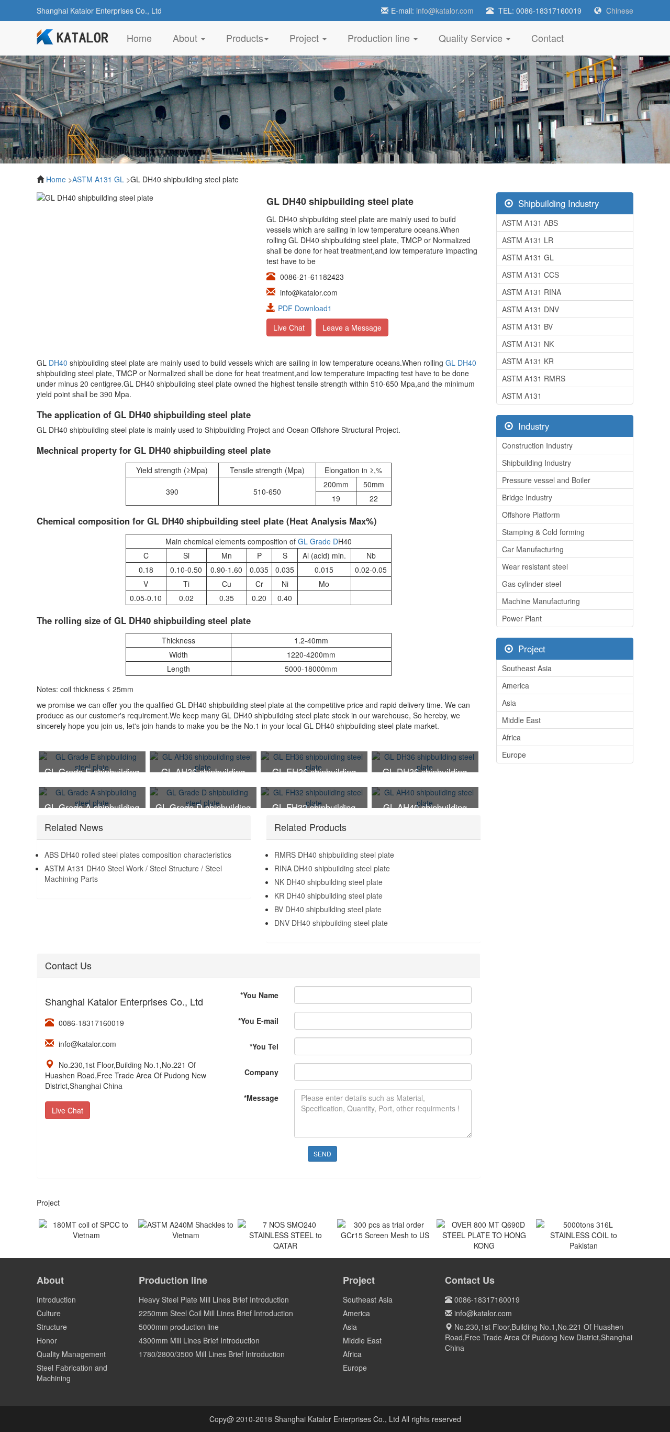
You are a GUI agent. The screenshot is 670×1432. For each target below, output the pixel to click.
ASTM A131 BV (527, 326)
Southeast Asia (527, 668)
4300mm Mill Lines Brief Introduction (199, 1340)
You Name (259, 995)
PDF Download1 (305, 308)
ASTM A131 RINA (531, 292)
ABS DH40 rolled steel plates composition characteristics (137, 854)
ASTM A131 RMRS (533, 378)
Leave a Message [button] (352, 327)
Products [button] (244, 38)
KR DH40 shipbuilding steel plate (328, 895)
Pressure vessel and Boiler (546, 480)
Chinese (619, 10)
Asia (509, 702)
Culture (49, 1313)
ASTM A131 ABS (530, 222)
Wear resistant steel (535, 566)
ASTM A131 (522, 395)
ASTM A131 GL (98, 179)
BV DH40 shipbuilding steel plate (328, 909)
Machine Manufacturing (541, 601)
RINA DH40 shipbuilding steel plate (332, 868)
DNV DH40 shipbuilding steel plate (331, 922)
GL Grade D (318, 541)
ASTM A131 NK (528, 343)
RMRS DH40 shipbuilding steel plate (334, 854)
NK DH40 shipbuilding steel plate (328, 882)
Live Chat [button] (289, 327)
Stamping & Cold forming (543, 532)
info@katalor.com (445, 10)
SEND (322, 1153)
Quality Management (71, 1354)
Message (261, 1097)
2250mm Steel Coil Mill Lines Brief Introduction (216, 1313)
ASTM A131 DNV (530, 309)
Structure (52, 1326)
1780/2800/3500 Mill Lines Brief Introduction (212, 1354)
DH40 (58, 362)
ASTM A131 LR (527, 240)
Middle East (521, 720)
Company (261, 1072)
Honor (47, 1340)
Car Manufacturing (533, 549)
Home (144, 37)
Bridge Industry (527, 497)
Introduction (56, 1299)
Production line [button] (380, 38)
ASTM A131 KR (528, 361)
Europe (514, 754)
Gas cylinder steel (531, 583)
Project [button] (305, 38)
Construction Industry (537, 445)
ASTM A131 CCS (530, 274)
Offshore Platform (531, 514)
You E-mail (258, 1020)
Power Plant (522, 618)
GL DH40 (460, 362)
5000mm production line (179, 1326)
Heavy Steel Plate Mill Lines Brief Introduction (214, 1299)
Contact (547, 38)
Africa (511, 737)
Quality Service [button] (472, 38)
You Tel (264, 1046)
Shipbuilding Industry (536, 462)
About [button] (186, 38)
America (515, 685)
